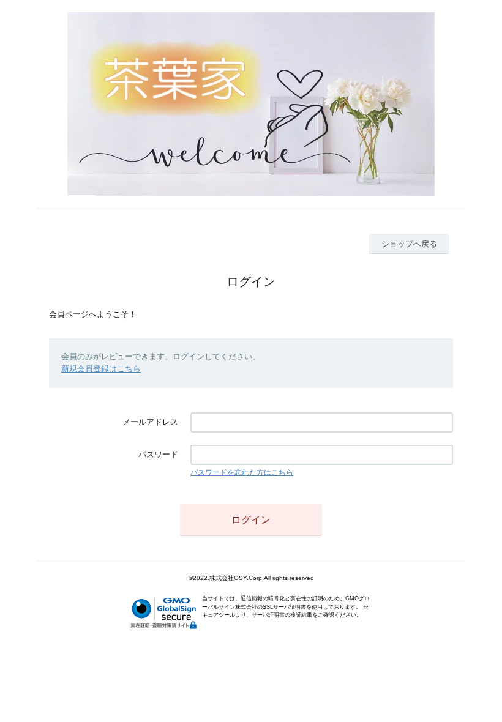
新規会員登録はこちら (101, 368)
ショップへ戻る (409, 243)
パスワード (158, 454)
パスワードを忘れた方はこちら (241, 472)
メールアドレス (150, 421)
